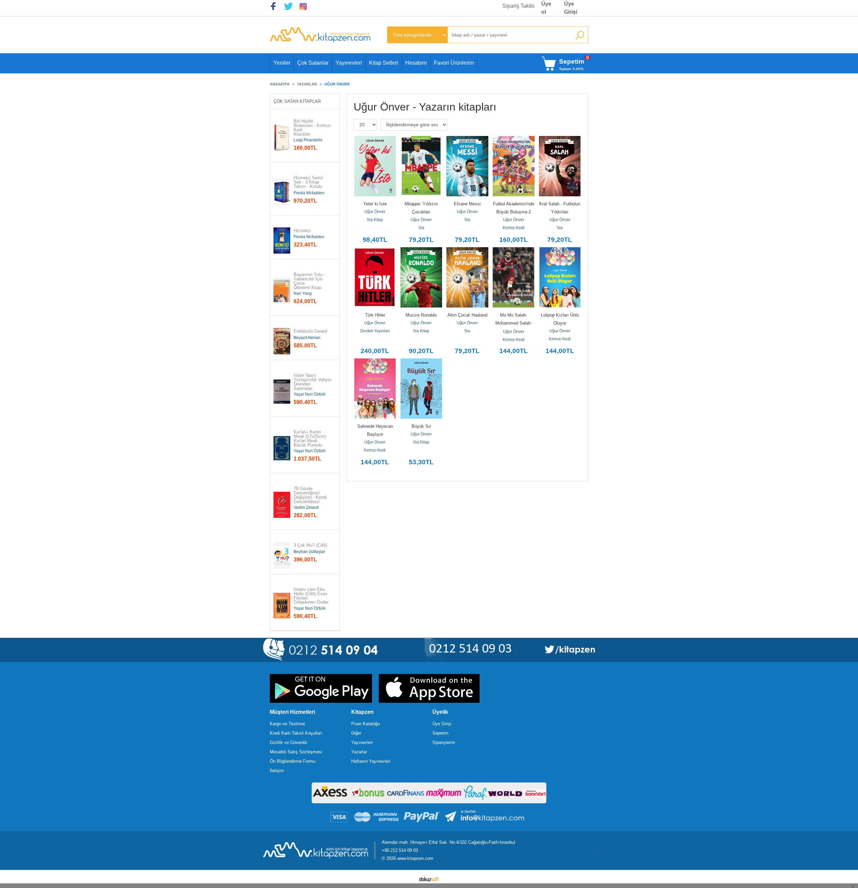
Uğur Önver (374, 211)
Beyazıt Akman (307, 337)
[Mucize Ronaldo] (421, 277)
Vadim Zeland (306, 507)
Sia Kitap (375, 219)
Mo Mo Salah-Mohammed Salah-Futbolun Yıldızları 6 (513, 323)
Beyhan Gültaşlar (309, 551)
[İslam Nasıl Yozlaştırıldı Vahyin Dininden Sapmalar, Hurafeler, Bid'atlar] (281, 391)
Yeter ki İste (375, 203)
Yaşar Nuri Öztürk (309, 394)
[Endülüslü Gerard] (281, 341)
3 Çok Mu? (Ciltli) (310, 545)
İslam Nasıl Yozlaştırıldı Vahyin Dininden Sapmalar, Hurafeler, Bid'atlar (312, 384)
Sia (421, 227)
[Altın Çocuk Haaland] (467, 277)
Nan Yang (303, 293)
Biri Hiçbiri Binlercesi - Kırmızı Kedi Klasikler (312, 127)
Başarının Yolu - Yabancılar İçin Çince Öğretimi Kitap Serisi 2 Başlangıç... (310, 285)
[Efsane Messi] (467, 166)
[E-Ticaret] (429, 879)
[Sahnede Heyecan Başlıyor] (375, 388)
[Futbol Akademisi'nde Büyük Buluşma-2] (513, 166)
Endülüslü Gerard (310, 331)
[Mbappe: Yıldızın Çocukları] (421, 166)
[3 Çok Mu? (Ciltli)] (281, 555)
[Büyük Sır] (421, 388)
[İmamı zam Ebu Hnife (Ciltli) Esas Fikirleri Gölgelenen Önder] (281, 605)
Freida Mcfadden (309, 193)
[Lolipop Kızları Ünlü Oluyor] (559, 277)
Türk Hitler (375, 315)
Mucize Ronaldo (421, 315)
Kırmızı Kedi (514, 227)
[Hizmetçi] (281, 240)
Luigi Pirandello (308, 140)
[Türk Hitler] (375, 277)
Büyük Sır (421, 426)
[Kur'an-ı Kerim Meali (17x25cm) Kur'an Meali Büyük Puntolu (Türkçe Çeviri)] (281, 448)
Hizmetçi (302, 231)
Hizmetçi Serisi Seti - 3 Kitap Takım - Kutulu (309, 182)
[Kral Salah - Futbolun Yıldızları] (559, 166)
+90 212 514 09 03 (400, 850)
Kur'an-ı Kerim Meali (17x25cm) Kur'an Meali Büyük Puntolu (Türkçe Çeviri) (310, 441)
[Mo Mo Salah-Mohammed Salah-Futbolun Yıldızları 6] (513, 277)
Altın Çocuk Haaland (467, 315)
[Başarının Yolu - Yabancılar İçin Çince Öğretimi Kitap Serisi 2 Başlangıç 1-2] (281, 290)
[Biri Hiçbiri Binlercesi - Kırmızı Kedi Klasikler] (281, 137)
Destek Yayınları (375, 331)
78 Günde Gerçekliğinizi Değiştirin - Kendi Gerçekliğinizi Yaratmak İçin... (310, 497)
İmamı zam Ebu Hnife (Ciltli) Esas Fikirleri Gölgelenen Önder (311, 596)
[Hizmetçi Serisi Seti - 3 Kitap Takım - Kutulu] (281, 192)
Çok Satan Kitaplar (297, 101)
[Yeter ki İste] (375, 166)
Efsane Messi (467, 203)
